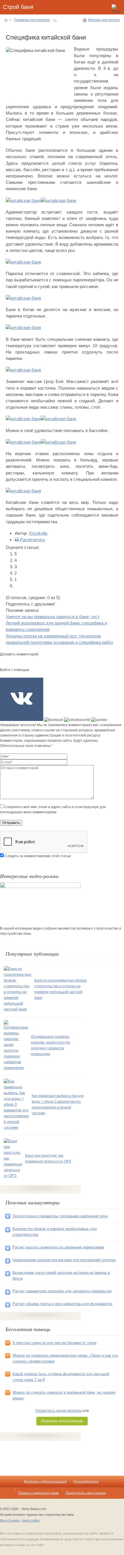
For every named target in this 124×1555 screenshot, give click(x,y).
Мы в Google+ (10, 1520)
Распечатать (32, 539)
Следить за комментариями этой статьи (38, 856)
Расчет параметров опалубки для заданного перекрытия (62, 1291)
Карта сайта (31, 1520)
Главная (5, 19)
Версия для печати (104, 20)
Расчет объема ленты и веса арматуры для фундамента (62, 1304)
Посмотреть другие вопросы (58, 1411)
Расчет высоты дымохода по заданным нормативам (58, 1247)
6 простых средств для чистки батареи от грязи (54, 1343)
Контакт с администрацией (45, 1481)
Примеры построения (32, 20)
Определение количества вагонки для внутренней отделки (64, 1260)
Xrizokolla (38, 533)
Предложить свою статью (85, 1492)
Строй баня (18, 7)
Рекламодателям (86, 1481)
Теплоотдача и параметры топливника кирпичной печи (60, 1216)
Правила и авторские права (38, 1492)
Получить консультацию (62, 1420)
